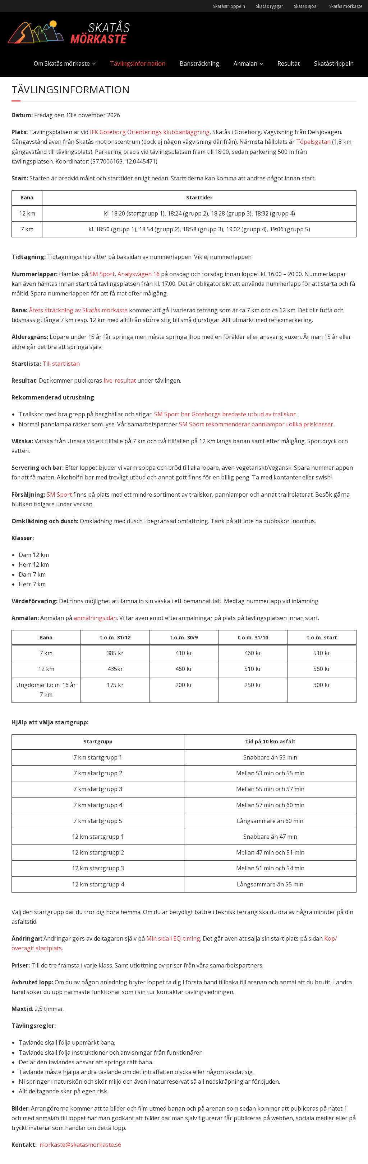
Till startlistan (61, 364)
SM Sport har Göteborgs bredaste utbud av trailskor (225, 414)
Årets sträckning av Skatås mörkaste (78, 310)
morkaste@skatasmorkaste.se (80, 1145)
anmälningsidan (95, 618)
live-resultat (120, 380)
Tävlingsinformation (137, 63)
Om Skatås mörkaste (62, 63)
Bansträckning (199, 63)
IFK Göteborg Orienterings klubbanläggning (150, 132)
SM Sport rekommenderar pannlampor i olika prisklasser (256, 424)
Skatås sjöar (306, 6)
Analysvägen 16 (139, 274)
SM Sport (102, 274)
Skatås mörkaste (346, 6)
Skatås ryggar (269, 6)
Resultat (288, 63)
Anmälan (245, 63)
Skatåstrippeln (334, 63)
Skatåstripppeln (229, 6)
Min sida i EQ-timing (173, 938)
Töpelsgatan (313, 142)
